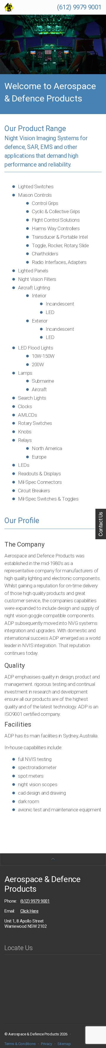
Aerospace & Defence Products (42, 884)
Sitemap (64, 1044)
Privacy (46, 1044)
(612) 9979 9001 (79, 7)
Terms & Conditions (20, 1044)
